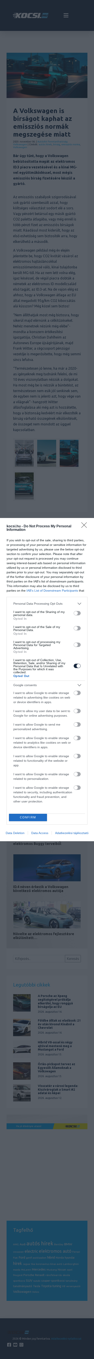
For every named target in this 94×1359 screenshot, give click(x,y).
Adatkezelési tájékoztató (72, 833)
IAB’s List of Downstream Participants (52, 590)
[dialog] (47, 679)
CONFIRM (28, 817)
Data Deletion (15, 833)
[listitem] (47, 603)
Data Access (39, 833)
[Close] (85, 526)
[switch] (77, 613)
